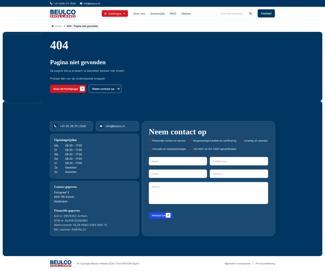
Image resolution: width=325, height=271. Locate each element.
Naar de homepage (65, 89)
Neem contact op (103, 89)
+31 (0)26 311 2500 (65, 3)
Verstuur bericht (161, 215)
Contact (266, 13)
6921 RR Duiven (64, 196)
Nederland (60, 201)
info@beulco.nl (92, 3)
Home (58, 26)
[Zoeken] (250, 13)
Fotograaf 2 (61, 192)
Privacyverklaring (265, 263)
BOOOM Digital (130, 263)
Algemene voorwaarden (237, 263)
